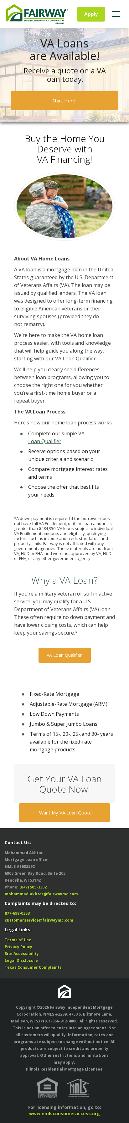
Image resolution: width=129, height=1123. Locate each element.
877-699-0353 (17, 913)
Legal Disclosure (21, 960)
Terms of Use (18, 939)
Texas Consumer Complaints (33, 967)
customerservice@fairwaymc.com (39, 920)
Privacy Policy (18, 946)
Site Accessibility (22, 953)
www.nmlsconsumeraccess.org (64, 1113)
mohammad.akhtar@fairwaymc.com (41, 894)
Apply (91, 14)
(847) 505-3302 (33, 887)
